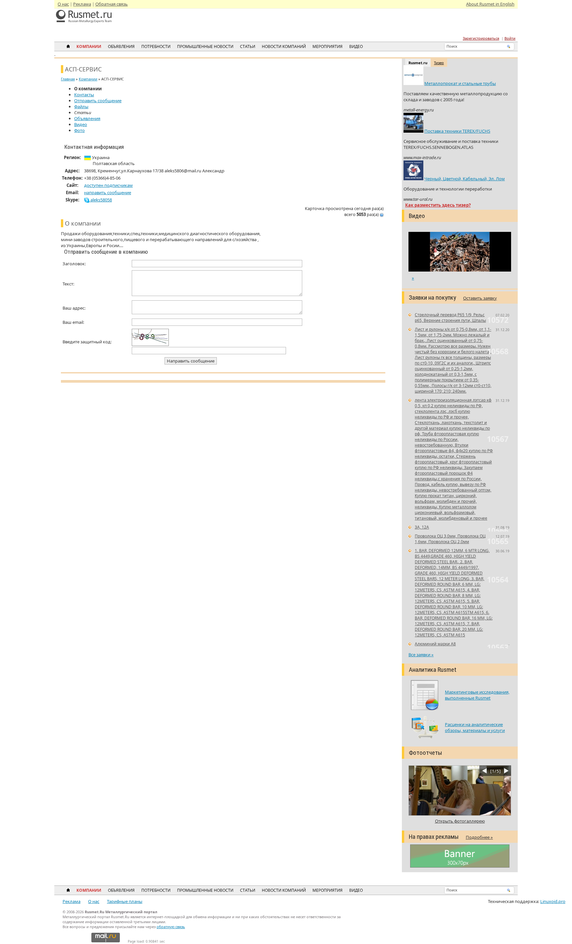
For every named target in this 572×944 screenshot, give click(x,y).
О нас (63, 4)
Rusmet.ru (417, 62)
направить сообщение (107, 192)
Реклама (82, 4)
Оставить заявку (480, 298)
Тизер (439, 62)
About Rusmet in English (490, 4)
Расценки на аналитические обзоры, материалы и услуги (475, 727)
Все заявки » (421, 655)
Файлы (81, 106)
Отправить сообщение (97, 101)
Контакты (84, 95)
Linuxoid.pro (552, 901)
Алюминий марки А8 (435, 644)
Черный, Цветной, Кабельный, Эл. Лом (464, 179)
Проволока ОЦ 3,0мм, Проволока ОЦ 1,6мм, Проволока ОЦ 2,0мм (450, 538)
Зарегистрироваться (481, 38)
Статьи (247, 46)
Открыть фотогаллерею (460, 821)
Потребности (155, 46)
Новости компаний (284, 46)
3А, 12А (422, 527)
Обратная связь (111, 4)
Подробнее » (479, 837)
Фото (79, 130)
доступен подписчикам (108, 185)
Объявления (121, 46)
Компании (88, 46)
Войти (509, 38)
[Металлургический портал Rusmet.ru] (84, 26)
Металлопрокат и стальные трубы (460, 83)
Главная (68, 78)
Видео (356, 46)
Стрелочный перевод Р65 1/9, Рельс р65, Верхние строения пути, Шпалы (450, 317)
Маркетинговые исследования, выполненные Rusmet (477, 695)
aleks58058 (100, 200)
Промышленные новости (205, 46)
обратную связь (171, 926)
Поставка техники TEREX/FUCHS (457, 131)
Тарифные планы (124, 901)
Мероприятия (327, 46)
